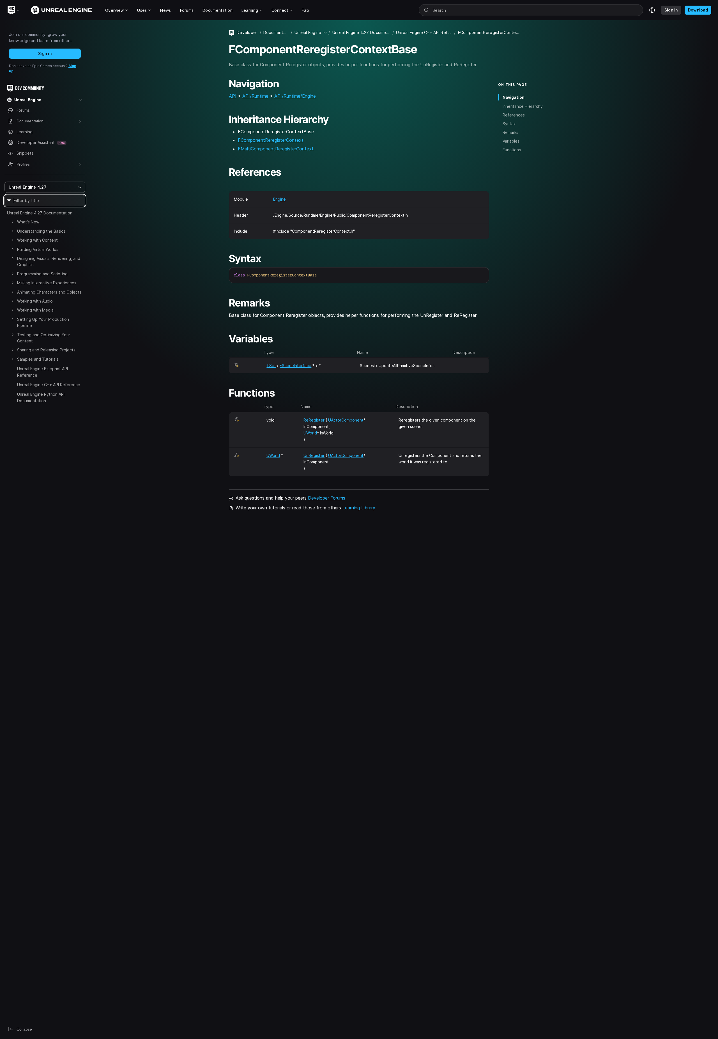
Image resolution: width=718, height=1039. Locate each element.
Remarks (510, 132)
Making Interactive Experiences (46, 282)
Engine (279, 199)
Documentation (276, 32)
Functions (512, 149)
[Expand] (12, 221)
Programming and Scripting (42, 273)
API (232, 96)
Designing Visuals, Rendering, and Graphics (48, 261)
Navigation (513, 97)
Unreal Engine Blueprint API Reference (42, 371)
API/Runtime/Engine (295, 96)
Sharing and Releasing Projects (46, 349)
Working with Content (37, 240)
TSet (271, 365)
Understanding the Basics (41, 231)
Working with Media (35, 310)
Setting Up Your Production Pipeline (43, 322)
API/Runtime (255, 96)
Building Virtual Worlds (37, 249)
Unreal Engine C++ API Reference (48, 384)
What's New (28, 221)
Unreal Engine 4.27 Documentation (39, 212)
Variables (511, 141)
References (514, 115)
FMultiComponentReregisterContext (276, 149)
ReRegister (314, 420)
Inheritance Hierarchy (523, 106)
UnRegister (314, 455)
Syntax (509, 123)
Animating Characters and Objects (49, 292)
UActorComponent (345, 420)
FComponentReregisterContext (270, 140)
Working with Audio (35, 301)
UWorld (310, 433)
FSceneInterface (295, 365)
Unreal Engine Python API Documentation (41, 397)
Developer (247, 32)
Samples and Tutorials (37, 359)
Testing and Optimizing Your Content (43, 337)
